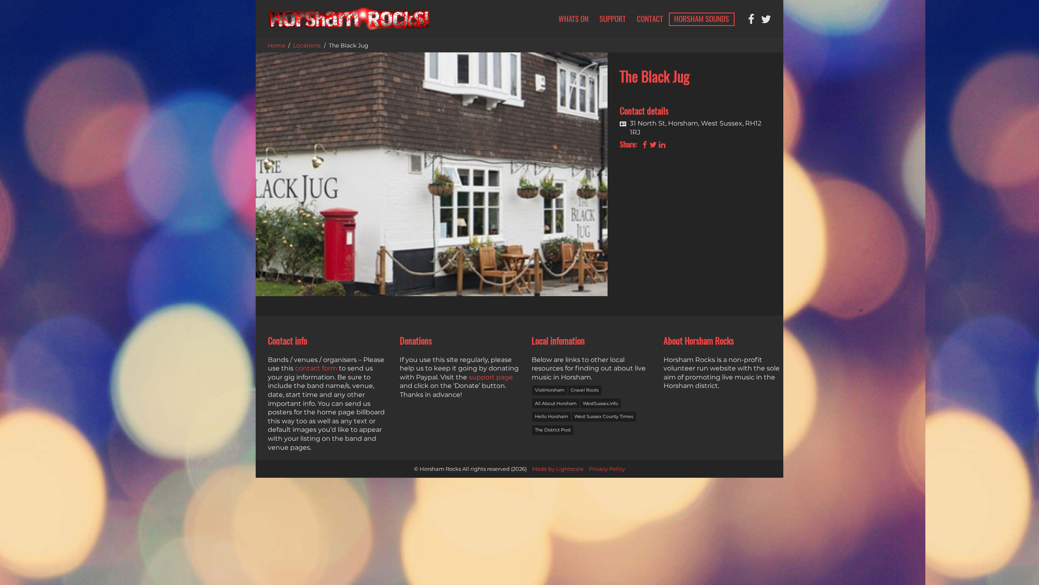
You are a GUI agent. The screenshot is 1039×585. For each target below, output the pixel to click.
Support (612, 18)
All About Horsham (556, 403)
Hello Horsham (551, 416)
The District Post (553, 430)
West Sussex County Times (603, 416)
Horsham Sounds (701, 18)
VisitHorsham (550, 390)
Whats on (573, 18)
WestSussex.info (600, 403)
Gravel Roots (585, 390)
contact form (316, 368)
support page (491, 377)
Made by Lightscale (558, 469)
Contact (650, 18)
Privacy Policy (607, 469)
